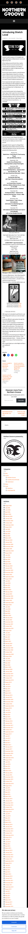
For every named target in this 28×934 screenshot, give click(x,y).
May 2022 (7, 611)
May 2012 (7, 869)
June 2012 (7, 867)
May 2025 (7, 533)
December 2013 (9, 828)
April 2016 (7, 768)
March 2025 (8, 538)
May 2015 (7, 792)
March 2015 (8, 796)
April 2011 (7, 897)
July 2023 (7, 581)
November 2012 (9, 856)
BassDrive (10, 488)
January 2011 (8, 904)
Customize (14, 926)
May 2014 (7, 818)
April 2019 (7, 691)
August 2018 (8, 708)
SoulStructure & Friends (13, 479)
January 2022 (8, 619)
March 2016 (8, 770)
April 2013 (7, 846)
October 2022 (8, 600)
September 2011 (9, 887)
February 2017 (8, 747)
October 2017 (8, 729)
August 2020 (8, 656)
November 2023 (9, 572)
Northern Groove (12, 477)
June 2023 (7, 583)
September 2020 (9, 654)
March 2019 (8, 693)
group (19, 303)
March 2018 (8, 719)
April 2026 (7, 512)
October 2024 (8, 548)
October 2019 (8, 678)
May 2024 (7, 559)
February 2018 (8, 721)
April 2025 (7, 535)
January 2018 (8, 723)
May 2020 (7, 663)
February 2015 (8, 798)
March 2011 (8, 900)
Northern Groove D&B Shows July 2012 (7, 413)
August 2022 (8, 604)
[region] (14, 921)
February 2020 (8, 669)
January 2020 (8, 671)
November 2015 (9, 779)
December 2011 (9, 880)
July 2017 (7, 736)
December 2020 (9, 647)
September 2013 (9, 835)
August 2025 (8, 527)
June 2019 (7, 686)
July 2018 (7, 710)
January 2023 (8, 594)
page (20, 305)
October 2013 (8, 833)
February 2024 (8, 566)
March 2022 (8, 615)
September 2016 (9, 757)
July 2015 (7, 787)
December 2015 (9, 777)
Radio (6, 486)
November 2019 (9, 675)
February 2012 (8, 876)
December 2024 (9, 544)
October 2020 (8, 652)
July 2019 (7, 684)
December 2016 (9, 751)
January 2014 (8, 826)
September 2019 (9, 680)
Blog (17, 38)
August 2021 (8, 630)
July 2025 (7, 529)
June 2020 (7, 660)
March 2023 (8, 589)
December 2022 (9, 596)
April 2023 (7, 587)
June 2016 (7, 764)
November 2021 (9, 624)
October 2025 (8, 522)
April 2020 (7, 665)
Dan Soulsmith (12, 38)
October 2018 (8, 703)
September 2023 (9, 576)
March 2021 (8, 641)
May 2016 (7, 766)
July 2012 (7, 865)
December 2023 (9, 570)
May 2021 (7, 637)
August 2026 (8, 505)
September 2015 (9, 783)
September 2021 (9, 628)
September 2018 (9, 706)
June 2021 (7, 635)
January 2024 (8, 568)
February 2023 (8, 591)
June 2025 (7, 531)
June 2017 (7, 738)
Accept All (14, 922)
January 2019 (8, 697)
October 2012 (8, 859)
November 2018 (9, 701)
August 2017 (8, 734)
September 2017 (9, 731)
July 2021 (7, 632)
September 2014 (9, 809)
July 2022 (7, 607)
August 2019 (8, 682)
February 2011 (8, 902)
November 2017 (9, 727)
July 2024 (7, 555)
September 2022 (9, 602)
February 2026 (8, 516)
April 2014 (7, 820)
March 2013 (8, 848)
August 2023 (8, 578)
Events (20, 38)
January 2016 (8, 775)
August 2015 (8, 785)
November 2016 (9, 753)
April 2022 (7, 613)
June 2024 (7, 557)
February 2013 (8, 850)
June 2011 (7, 893)
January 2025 (8, 542)
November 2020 (9, 650)
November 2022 (9, 598)
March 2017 (8, 744)
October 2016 (8, 755)
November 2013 (9, 831)
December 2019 (9, 673)
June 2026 (7, 510)
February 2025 (8, 540)
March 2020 (8, 667)
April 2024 (7, 561)
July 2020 (7, 658)
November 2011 (9, 882)
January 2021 (8, 645)
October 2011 (8, 884)
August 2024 (8, 553)
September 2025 (9, 525)
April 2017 (7, 742)
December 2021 (9, 622)
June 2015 (7, 790)
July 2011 (7, 891)
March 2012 (8, 874)
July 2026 (7, 507)
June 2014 (7, 815)
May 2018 (7, 714)
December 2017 (9, 725)
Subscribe (21, 400)
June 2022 (7, 609)
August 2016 (8, 759)
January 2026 (8, 518)
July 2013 (7, 839)
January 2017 (8, 749)
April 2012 (7, 872)
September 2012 (9, 861)
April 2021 (7, 639)
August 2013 (8, 837)
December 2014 (9, 803)
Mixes (6, 484)
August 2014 (8, 811)
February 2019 (8, 695)
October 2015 (8, 781)
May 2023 (7, 585)
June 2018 (7, 712)
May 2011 (7, 895)
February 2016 (8, 772)
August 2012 (8, 863)
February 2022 (8, 617)
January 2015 (8, 800)
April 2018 (7, 716)
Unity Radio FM (11, 490)
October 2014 (8, 807)
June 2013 (7, 841)
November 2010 (9, 906)
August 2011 (8, 889)
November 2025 (9, 520)
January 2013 (8, 852)
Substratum (11, 481)
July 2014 (7, 813)
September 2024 (9, 550)
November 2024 (9, 546)
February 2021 (8, 643)
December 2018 (9, 699)
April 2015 (7, 794)
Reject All (14, 930)
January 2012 (8, 878)
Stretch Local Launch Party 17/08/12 (21, 413)
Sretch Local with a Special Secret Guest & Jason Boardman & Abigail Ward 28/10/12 (19, 366)
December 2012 (9, 854)
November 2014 (9, 805)
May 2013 (7, 844)
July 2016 (7, 762)
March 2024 (8, 563)
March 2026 (8, 514)
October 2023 (8, 574)
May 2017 (7, 740)
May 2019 (7, 688)
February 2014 (8, 824)
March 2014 (8, 822)
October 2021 (8, 626)
